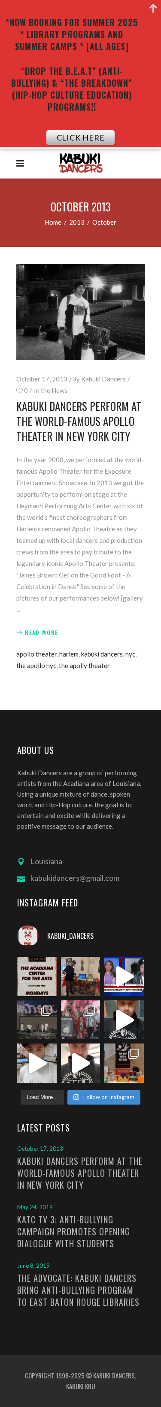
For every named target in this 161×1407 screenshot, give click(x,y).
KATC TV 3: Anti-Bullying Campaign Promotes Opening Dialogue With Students (73, 1231)
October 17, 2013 (41, 379)
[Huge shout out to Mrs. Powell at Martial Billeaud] (124, 1020)
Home (53, 222)
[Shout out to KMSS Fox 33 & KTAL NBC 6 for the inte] (124, 976)
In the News (50, 390)
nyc (130, 654)
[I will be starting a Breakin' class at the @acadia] (37, 976)
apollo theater (36, 654)
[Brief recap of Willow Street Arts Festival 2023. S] (37, 1063)
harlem (69, 654)
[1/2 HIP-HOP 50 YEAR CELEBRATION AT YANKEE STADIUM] (80, 1020)
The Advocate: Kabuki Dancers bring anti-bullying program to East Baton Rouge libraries (78, 1290)
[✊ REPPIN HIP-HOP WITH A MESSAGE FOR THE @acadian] (80, 1063)
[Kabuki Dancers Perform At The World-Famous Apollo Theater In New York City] (80, 312)
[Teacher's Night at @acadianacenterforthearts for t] (80, 976)
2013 (77, 222)
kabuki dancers (102, 654)
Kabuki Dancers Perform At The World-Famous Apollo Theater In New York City (78, 421)
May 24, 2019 (35, 1207)
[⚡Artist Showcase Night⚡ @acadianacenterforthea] (124, 1063)
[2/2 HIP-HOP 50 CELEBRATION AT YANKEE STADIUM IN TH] (37, 1020)
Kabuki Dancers (103, 379)
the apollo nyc (36, 665)
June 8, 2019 (33, 1265)
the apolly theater (84, 665)
